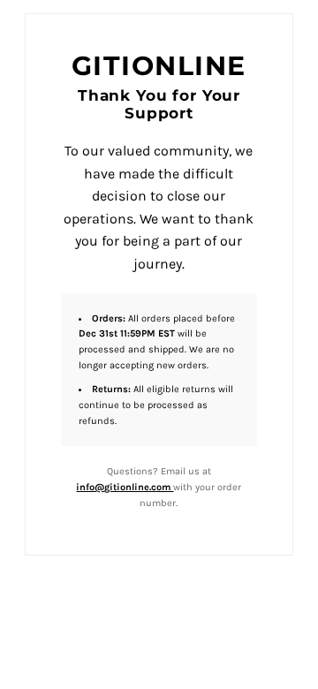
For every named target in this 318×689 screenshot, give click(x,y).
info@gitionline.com (124, 487)
